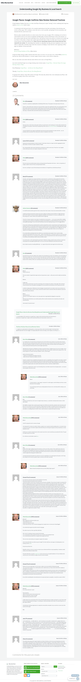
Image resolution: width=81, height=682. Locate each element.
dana (24, 253)
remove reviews (20, 25)
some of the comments (53, 126)
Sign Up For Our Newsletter (64, 2)
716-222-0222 (76, 2)
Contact (43, 2)
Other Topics (37, 2)
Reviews (36, 14)
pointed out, (64, 54)
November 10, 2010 (44, 14)
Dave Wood (25, 339)
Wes (24, 101)
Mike (24, 119)
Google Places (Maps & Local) (28, 14)
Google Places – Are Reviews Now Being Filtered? (32, 68)
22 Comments (65, 14)
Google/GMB (27, 2)
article (30, 543)
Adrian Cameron (26, 208)
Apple (32, 2)
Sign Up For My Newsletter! (33, 667)
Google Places (37, 553)
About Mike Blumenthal (51, 2)
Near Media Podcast (31, 671)
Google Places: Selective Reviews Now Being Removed (29, 71)
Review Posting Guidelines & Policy (22, 51)
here (37, 436)
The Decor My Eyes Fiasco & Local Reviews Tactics (28, 326)
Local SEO (21, 2)
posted (30, 23)
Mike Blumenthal (34, 377)
